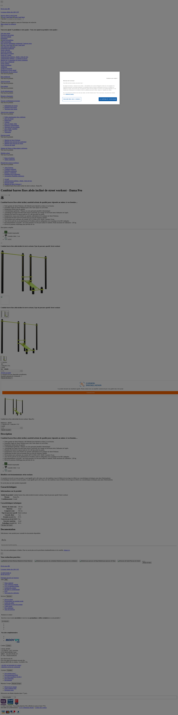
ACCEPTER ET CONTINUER (108, 99)
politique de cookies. (70, 94)
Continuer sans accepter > (112, 78)
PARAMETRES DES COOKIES (71, 99)
